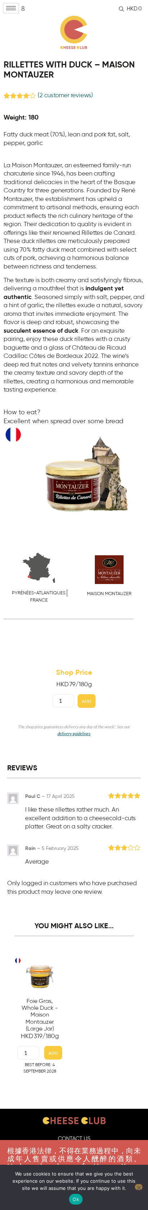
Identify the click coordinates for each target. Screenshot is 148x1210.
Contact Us (74, 1138)
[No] (139, 1187)
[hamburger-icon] (11, 8)
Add (86, 701)
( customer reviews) (65, 95)
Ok (76, 1199)
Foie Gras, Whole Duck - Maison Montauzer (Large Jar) (40, 1015)
